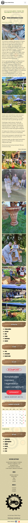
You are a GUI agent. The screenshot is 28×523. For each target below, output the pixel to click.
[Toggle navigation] (25, 2)
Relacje (6, 446)
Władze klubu (7, 356)
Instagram (14, 491)
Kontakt (6, 341)
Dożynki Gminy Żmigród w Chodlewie (14, 462)
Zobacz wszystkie (6, 429)
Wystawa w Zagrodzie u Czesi (14, 463)
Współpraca (7, 338)
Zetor (5, 451)
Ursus (5, 449)
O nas (5, 351)
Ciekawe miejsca (7, 441)
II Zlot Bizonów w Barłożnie (14, 466)
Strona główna (7, 329)
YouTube (14, 489)
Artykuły (6, 331)
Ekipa (5, 334)
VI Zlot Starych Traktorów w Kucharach (14, 468)
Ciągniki (6, 444)
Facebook (14, 487)
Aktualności (7, 354)
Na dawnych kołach (14, 465)
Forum (5, 336)
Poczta (14, 479)
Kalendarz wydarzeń (14, 475)
